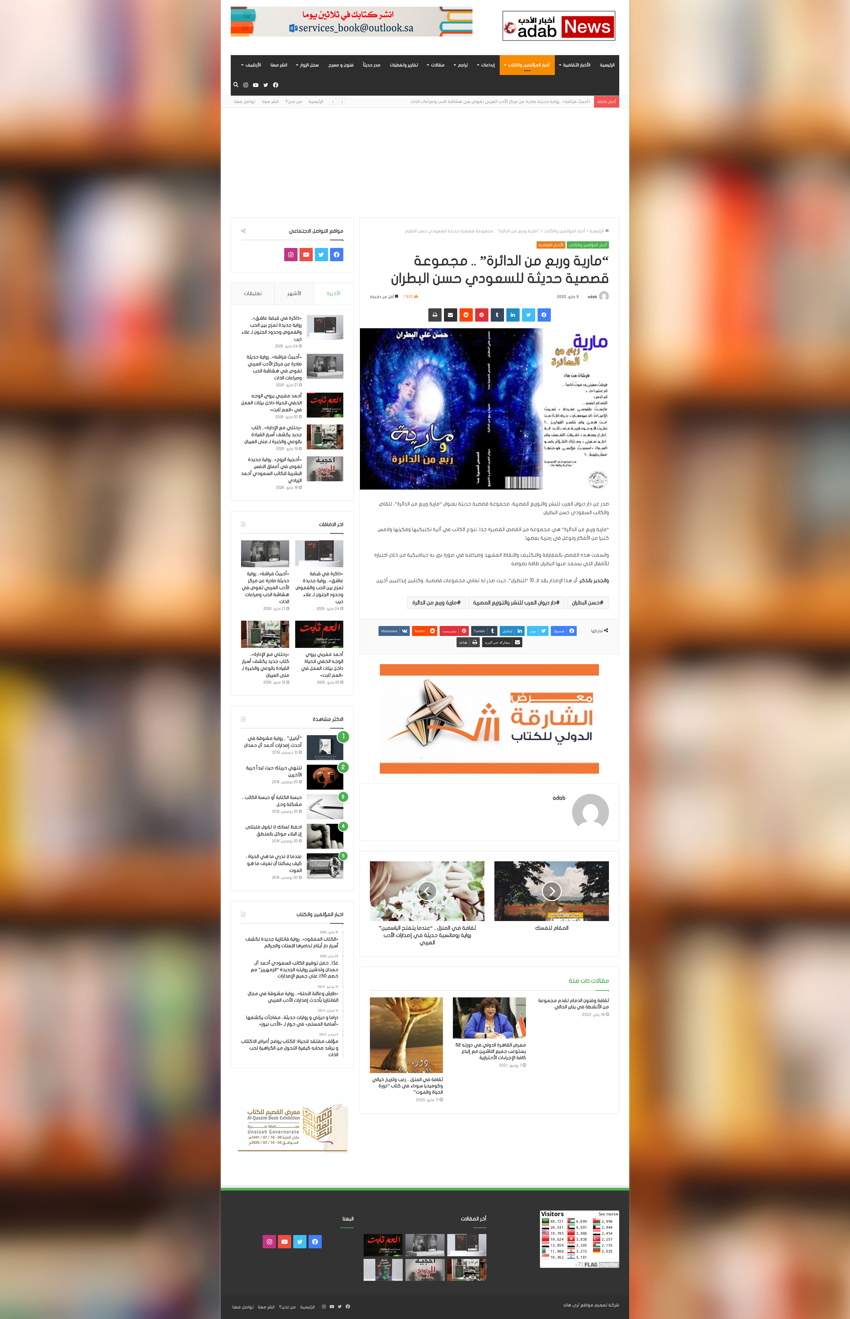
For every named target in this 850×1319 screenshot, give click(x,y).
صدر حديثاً (372, 65)
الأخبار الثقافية (576, 65)
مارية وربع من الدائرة (434, 602)
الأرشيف (253, 65)
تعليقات (253, 293)
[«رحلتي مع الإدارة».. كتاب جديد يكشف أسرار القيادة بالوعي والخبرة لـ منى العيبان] (325, 437)
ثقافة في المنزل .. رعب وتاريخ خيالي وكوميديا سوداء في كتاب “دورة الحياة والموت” (407, 1086)
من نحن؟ (293, 101)
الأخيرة (333, 293)
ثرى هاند (571, 1305)
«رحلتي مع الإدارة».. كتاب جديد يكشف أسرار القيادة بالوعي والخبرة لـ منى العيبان (273, 434)
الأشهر (294, 293)
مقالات (438, 65)
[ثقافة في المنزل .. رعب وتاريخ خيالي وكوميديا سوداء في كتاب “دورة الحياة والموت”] (406, 1035)
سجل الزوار (309, 65)
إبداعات (488, 65)
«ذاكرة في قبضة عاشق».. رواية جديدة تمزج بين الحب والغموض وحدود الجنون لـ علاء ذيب (319, 587)
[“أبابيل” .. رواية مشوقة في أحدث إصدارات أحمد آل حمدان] (325, 747)
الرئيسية (607, 65)
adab (592, 297)
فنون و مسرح (341, 65)
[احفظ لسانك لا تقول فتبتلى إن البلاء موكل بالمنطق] (325, 836)
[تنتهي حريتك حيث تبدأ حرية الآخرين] (325, 777)
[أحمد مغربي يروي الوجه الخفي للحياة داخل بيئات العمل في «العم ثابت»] (325, 405)
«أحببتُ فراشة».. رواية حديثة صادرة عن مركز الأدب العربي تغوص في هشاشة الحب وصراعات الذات (265, 587)
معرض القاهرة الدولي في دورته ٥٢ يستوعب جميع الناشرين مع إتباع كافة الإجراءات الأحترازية (491, 1051)
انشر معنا (279, 65)
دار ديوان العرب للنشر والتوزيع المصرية (514, 602)
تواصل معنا (244, 101)
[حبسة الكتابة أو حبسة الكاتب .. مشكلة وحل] (325, 806)
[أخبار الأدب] (557, 27)
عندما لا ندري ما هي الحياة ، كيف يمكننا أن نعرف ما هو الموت (274, 863)
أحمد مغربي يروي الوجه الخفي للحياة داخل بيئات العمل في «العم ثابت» (522, 101)
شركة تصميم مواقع (599, 1305)
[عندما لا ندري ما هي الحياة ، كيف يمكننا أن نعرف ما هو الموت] (325, 865)
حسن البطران (586, 602)
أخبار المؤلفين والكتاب (529, 65)
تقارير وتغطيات (404, 65)
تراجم (463, 65)
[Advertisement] (425, 157)
